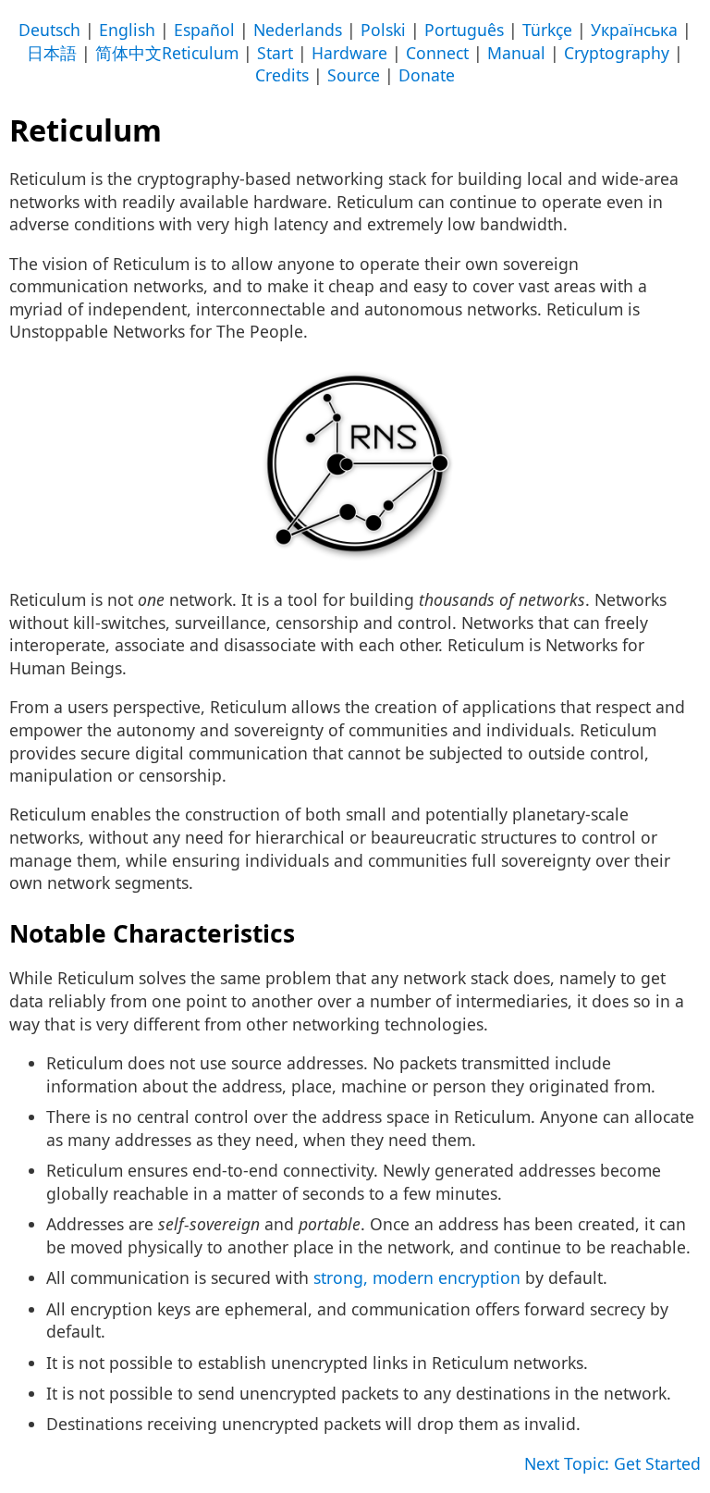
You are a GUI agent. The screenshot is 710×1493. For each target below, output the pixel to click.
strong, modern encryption (416, 1277)
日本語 (52, 53)
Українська (634, 30)
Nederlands (297, 30)
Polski (383, 30)
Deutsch (49, 30)
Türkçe (547, 30)
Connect (437, 53)
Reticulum (200, 53)
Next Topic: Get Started (612, 1463)
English (127, 30)
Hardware (349, 53)
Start (275, 53)
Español (204, 30)
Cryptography (616, 53)
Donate (426, 75)
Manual (516, 53)
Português (464, 30)
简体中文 (128, 53)
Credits (282, 75)
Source (353, 75)
